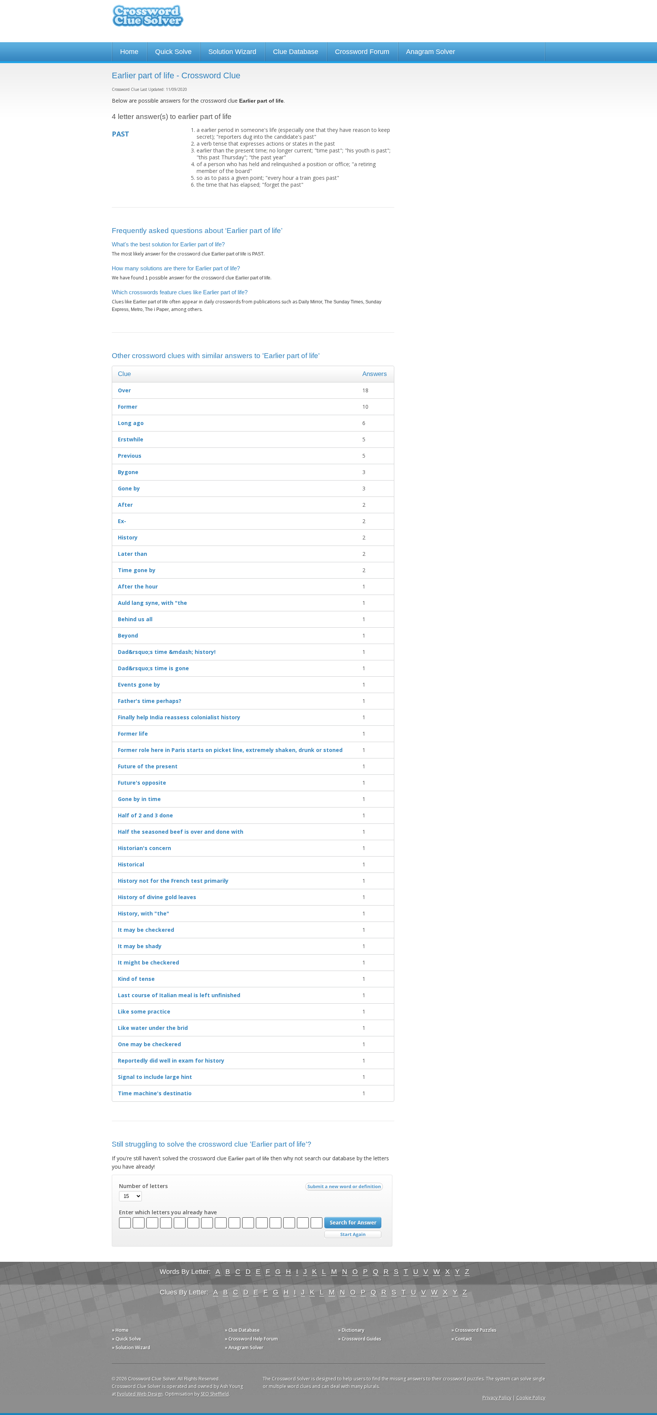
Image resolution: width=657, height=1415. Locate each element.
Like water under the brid (153, 1027)
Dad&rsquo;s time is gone (153, 668)
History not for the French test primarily (173, 880)
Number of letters (143, 1186)
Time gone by (137, 570)
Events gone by (139, 684)
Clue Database (295, 52)
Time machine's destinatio (155, 1093)
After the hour (138, 586)
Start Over (352, 1235)
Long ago (131, 423)
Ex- (122, 521)
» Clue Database (242, 1330)
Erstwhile (130, 439)
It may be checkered (146, 929)
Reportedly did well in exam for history (171, 1060)
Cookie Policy (530, 1397)
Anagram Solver (430, 52)
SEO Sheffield (215, 1394)
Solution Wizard (232, 52)
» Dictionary (351, 1330)
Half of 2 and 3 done (145, 815)
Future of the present (148, 766)
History (128, 537)
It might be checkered (148, 962)
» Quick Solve (126, 1339)
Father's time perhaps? (149, 700)
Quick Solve (173, 52)
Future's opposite (142, 782)
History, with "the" (143, 913)
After (125, 504)
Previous (129, 455)
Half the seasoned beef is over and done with (180, 831)
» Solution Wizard (131, 1347)
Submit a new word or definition (345, 1188)
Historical (131, 864)
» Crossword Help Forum (251, 1339)
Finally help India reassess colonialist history (179, 717)
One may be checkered (149, 1044)
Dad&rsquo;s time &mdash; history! (167, 651)
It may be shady (140, 946)
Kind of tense (136, 978)
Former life (133, 733)
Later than (132, 553)
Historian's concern (144, 848)
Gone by (129, 488)
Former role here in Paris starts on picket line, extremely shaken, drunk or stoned (230, 750)
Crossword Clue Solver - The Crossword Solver (148, 19)
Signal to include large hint (155, 1076)
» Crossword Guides (359, 1339)
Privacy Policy (496, 1397)
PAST (120, 133)
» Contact (461, 1339)
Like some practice (144, 1011)
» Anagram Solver (244, 1347)
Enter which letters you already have (168, 1212)
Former (127, 406)
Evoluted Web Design (140, 1394)
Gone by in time (139, 799)
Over (124, 390)
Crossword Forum (362, 52)
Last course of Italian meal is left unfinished (179, 995)
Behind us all (135, 619)
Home (129, 52)
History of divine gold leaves (157, 897)
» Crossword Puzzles (474, 1330)
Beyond (128, 635)
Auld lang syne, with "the (152, 602)
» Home (120, 1330)
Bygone (128, 472)
